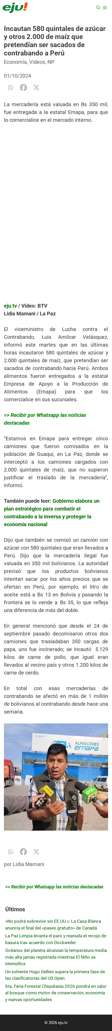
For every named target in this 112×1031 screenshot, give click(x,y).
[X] (36, 87)
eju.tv (10, 306)
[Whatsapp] (10, 87)
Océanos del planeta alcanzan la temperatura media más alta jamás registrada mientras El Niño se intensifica (56, 957)
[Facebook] (23, 87)
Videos (37, 62)
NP (50, 62)
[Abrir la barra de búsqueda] (98, 8)
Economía (15, 62)
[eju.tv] (15, 8)
